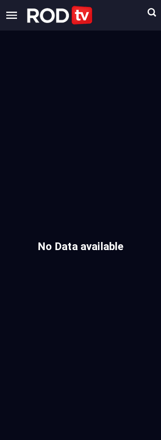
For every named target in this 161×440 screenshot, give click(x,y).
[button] (59, 15)
